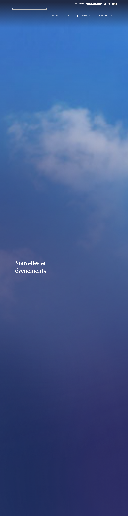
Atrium (70, 16)
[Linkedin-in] (109, 4)
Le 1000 (55, 16)
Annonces (86, 16)
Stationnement (105, 16)
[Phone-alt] (105, 4)
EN (115, 4)
